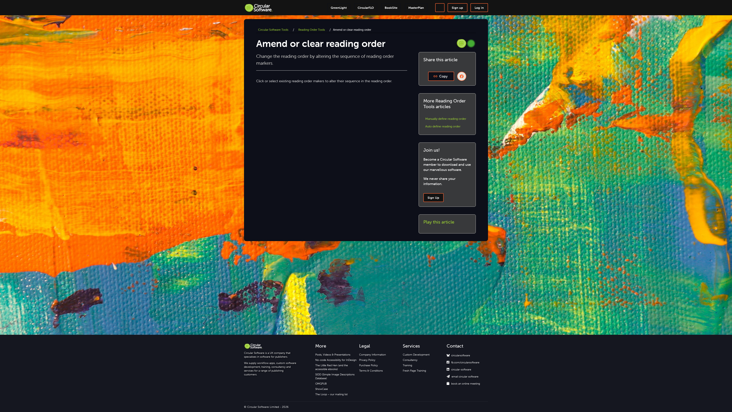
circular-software (459, 369)
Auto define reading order (443, 126)
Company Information (372, 354)
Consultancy (410, 360)
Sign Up (433, 198)
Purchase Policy (368, 365)
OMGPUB (321, 383)
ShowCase (321, 389)
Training (407, 365)
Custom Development (416, 354)
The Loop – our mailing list (331, 394)
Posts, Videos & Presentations (332, 354)
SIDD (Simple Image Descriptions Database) (335, 376)
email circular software (462, 376)
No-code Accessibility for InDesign (335, 360)
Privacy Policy (367, 360)
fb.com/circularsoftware (463, 362)
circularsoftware (460, 355)
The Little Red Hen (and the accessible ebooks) (331, 367)
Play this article (438, 222)
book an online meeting (463, 383)
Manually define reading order (445, 119)
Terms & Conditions (371, 370)
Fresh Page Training (414, 370)
